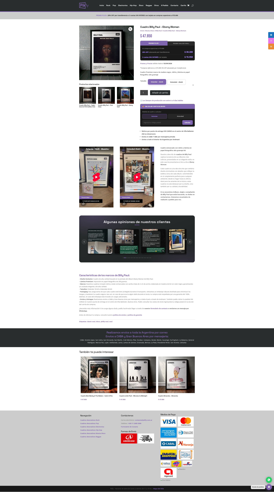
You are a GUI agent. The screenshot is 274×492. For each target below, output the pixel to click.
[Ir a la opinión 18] (150, 257)
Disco (141, 5)
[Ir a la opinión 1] (123, 257)
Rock (108, 5)
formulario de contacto (159, 308)
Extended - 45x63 (176, 82)
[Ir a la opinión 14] (144, 257)
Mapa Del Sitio (158, 489)
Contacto (174, 5)
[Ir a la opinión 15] (145, 257)
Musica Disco (149, 31)
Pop (114, 5)
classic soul (91, 321)
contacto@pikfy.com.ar (143, 420)
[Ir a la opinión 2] (124, 257)
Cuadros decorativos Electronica (92, 427)
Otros (156, 5)
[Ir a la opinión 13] (142, 257)
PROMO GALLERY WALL (181, 43)
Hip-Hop (133, 5)
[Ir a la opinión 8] (134, 257)
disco (98, 321)
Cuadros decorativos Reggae (90, 437)
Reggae (149, 5)
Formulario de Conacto (129, 427)
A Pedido (164, 5)
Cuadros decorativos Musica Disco (92, 433)
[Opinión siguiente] (189, 241)
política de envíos (119, 315)
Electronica (122, 5)
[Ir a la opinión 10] (137, 257)
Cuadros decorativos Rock (90, 420)
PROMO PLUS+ (154, 43)
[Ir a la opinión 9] (136, 257)
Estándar (154, 116)
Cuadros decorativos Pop (89, 423)
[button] (130, 29)
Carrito (183, 5)
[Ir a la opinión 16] (147, 257)
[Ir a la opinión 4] (128, 257)
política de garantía (135, 315)
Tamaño (143, 81)
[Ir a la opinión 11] (139, 257)
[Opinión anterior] (84, 241)
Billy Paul (158, 31)
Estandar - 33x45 (157, 82)
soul (110, 321)
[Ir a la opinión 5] (129, 257)
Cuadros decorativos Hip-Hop (91, 430)
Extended (180, 116)
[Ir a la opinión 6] (131, 257)
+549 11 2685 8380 (134, 423)
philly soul (104, 321)
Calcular (187, 123)
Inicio (102, 5)
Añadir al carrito (160, 92)
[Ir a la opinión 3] (126, 257)
